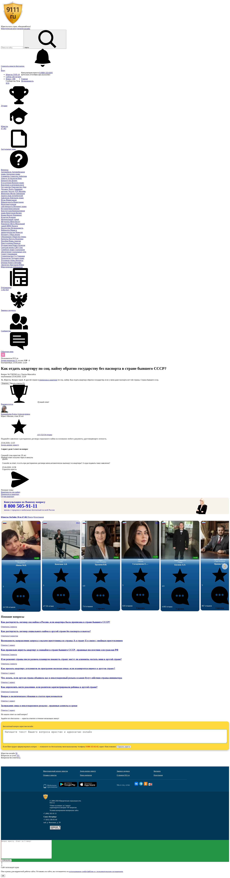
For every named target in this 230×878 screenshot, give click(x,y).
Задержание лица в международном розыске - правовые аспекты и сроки (39, 705)
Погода (12, 239)
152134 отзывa (44, 435)
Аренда (4, 178)
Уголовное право (8, 260)
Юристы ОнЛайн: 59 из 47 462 (14, 517)
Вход (3, 70)
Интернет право (19, 206)
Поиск (30, 517)
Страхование (12, 254)
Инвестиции (18, 202)
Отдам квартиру (7, 496)
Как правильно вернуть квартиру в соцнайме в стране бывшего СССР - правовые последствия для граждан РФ (59, 650)
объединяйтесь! (24, 26)
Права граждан (15, 241)
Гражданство (16, 187)
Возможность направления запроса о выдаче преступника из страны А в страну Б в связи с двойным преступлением (62, 640)
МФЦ (9, 226)
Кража (4, 215)
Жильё (13, 193)
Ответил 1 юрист (8, 645)
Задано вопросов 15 (9, 360)
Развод (15, 245)
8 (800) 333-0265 (46, 73)
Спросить (21, 609)
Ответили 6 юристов (9, 636)
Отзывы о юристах (50, 775)
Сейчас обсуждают (13, 77)
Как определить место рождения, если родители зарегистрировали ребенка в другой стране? (49, 687)
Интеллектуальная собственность (8, 205)
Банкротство (6, 181)
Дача (24, 187)
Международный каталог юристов (55, 771)
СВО (16, 247)
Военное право (18, 183)
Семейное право (8, 250)
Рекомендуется (7, 404)
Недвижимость (17, 228)
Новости (19, 232)
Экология (5, 265)
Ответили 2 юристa (9, 627)
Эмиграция (14, 265)
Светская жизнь (7, 247)
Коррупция (11, 213)
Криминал (17, 215)
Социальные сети (19, 252)
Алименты (5, 176)
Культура (5, 217)
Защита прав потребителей (12, 196)
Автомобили (6, 172)
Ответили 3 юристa (9, 654)
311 (18, 755)
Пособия (5, 241)
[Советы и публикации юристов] (13, 24)
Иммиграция (11, 200)
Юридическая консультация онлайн (15, 29)
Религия (21, 245)
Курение (12, 217)
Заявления (5, 198)
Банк (20, 178)
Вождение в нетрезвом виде (12, 185)
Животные (5, 193)
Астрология (13, 178)
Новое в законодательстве (9, 231)
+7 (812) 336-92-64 (50, 820)
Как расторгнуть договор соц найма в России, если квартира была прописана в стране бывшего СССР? (55, 622)
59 (16, 753)
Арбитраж (22, 176)
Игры (3, 200)
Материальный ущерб (10, 219)
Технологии (6, 258)
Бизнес (14, 181)
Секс (21, 247)
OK (3, 876)
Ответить (5, 383)
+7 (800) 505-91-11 (50, 813)
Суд (15, 256)
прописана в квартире (48, 380)
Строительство (7, 256)
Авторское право (13, 174)
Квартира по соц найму (10, 492)
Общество (16, 237)
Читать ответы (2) (17, 383)
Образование (6, 237)
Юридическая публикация (12, 267)
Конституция (6, 211)
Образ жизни (14, 235)
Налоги (15, 226)
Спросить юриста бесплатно (13, 66)
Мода (12, 224)
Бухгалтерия (6, 183)
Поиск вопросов (86, 775)
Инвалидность (7, 202)
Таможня (21, 256)
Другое (11, 191)
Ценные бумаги (7, 263)
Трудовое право (17, 258)
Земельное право (17, 198)
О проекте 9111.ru (123, 775)
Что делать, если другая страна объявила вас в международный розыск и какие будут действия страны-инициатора (61, 678)
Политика (19, 239)
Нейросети (5, 230)
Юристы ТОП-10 (13, 75)
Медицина (5, 222)
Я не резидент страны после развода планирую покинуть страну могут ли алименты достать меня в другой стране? (61, 659)
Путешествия (6, 245)
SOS (7, 83)
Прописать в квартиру (10, 494)
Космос (19, 213)
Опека (23, 237)
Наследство (6, 228)
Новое (10, 79)
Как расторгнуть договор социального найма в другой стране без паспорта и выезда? (46, 631)
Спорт (4, 254)
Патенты (5, 239)
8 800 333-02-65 (92, 747)
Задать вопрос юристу (10, 445)
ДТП (16, 191)
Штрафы (17, 263)
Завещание (20, 193)
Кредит (10, 215)
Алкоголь (14, 176)
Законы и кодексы (123, 771)
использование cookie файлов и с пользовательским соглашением (96, 871)
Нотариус (5, 235)
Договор (4, 189)
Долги (11, 189)
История (4, 209)
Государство (6, 187)
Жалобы (22, 191)
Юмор (21, 265)
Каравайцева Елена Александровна (15, 414)
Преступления (7, 243)
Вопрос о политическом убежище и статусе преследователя (31, 696)
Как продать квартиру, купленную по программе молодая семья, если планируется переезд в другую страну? (58, 668)
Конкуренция (13, 209)
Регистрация (38, 517)
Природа (16, 243)
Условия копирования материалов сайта (64, 810)
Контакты (157, 771)
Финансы (19, 260)
